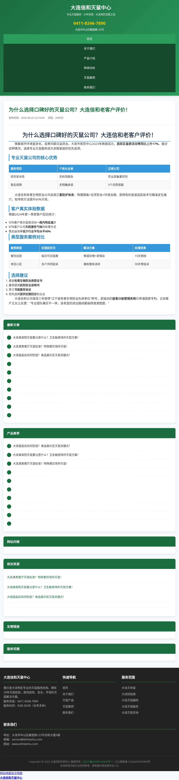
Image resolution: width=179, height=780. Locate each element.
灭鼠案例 (89, 77)
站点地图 (16, 773)
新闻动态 (89, 68)
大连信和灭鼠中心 (11, 778)
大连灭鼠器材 (130, 700)
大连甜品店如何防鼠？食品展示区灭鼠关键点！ (36, 597)
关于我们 (89, 48)
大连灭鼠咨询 (130, 712)
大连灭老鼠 (129, 688)
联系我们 (89, 87)
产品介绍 (89, 58)
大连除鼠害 (129, 694)
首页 (89, 39)
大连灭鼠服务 (130, 706)
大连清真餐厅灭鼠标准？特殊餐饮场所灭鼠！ (35, 577)
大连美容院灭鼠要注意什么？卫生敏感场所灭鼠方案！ (40, 587)
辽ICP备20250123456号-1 (97, 761)
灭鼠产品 (68, 700)
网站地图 (5, 773)
